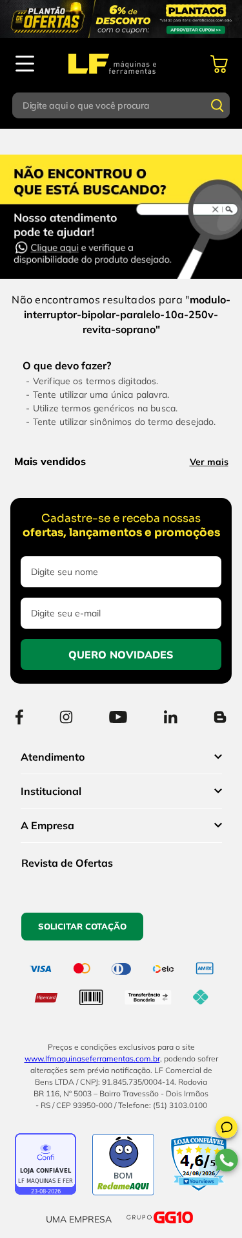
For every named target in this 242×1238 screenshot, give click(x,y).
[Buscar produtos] (217, 105)
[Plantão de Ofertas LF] (121, 19)
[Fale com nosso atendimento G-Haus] (126, 215)
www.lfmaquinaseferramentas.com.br (92, 1058)
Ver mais (209, 462)
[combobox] (121, 105)
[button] (226, 1129)
